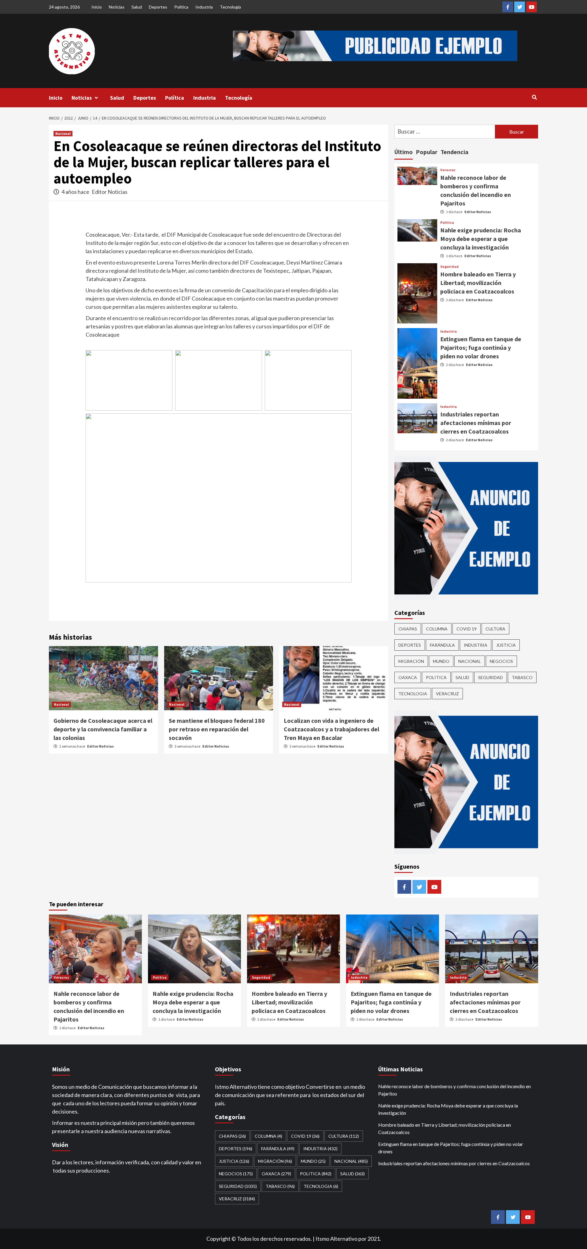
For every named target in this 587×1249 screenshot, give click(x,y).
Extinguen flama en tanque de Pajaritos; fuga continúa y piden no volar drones (480, 347)
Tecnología (230, 6)
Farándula (442, 645)
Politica (447, 222)
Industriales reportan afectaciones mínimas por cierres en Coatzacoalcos (475, 422)
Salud (136, 6)
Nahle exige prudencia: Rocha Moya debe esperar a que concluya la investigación (480, 238)
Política (181, 6)
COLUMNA (437, 628)
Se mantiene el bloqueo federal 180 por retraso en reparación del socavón (217, 729)
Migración (411, 661)
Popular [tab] (426, 152)
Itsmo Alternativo (336, 1238)
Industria (204, 6)
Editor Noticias (109, 191)
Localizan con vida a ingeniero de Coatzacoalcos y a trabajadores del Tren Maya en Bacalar (331, 729)
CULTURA (495, 628)
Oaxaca (407, 677)
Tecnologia (412, 693)
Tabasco (522, 677)
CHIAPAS (407, 628)
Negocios (501, 661)
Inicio (96, 6)
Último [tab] (403, 152)
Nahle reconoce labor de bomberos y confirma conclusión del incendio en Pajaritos (454, 1089)
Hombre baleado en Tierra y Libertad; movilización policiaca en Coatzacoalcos (478, 282)
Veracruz (448, 170)
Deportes (158, 6)
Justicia (506, 645)
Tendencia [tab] (454, 152)
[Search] (534, 97)
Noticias (116, 6)
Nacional (63, 133)
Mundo (441, 661)
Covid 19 (466, 628)
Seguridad (449, 266)
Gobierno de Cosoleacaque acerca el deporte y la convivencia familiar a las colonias (103, 729)
